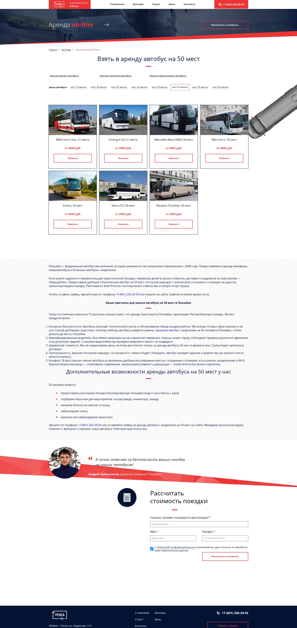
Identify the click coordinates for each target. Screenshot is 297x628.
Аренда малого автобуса (64, 75)
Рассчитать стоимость (225, 25)
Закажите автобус (167, 330)
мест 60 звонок (221, 87)
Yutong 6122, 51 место (123, 140)
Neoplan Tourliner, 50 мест (173, 205)
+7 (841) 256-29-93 (233, 4)
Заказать (72, 158)
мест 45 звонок (160, 87)
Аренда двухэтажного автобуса (168, 75)
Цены (172, 4)
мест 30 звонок (99, 87)
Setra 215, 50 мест (123, 205)
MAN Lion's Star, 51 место (73, 140)
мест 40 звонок (139, 87)
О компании (117, 4)
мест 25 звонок (79, 87)
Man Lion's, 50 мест (224, 140)
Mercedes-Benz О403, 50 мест (174, 140)
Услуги (156, 4)
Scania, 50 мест (73, 205)
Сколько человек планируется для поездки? (180, 517)
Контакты (189, 4)
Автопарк (138, 4)
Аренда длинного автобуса (115, 75)
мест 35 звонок (119, 87)
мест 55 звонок (200, 87)
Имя (153, 532)
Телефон (208, 532)
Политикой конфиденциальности (176, 547)
